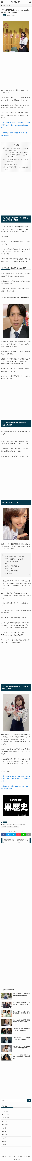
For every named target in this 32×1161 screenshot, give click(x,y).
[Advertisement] (16, 70)
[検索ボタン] (30, 2)
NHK (4, 824)
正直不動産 (9, 826)
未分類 (5, 1134)
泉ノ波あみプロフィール (12, 164)
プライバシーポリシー (11, 1156)
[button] (3, 834)
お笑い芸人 (6, 1114)
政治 (4, 1131)
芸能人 (5, 1145)
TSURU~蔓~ (16, 2)
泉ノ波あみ (16, 826)
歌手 (4, 1138)
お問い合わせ (20, 1156)
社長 (4, 1141)
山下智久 (4, 826)
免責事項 (4, 1156)
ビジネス (5, 1124)
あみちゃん (9, 824)
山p (24, 824)
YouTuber (5, 1111)
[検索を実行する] (29, 1100)
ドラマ (4, 15)
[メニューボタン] (2, 2)
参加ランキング (27, 1156)
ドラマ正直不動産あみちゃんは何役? (18, 152)
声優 (4, 1128)
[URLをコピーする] (28, 834)
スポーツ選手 (6, 1118)
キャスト (15, 824)
